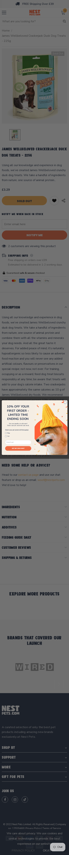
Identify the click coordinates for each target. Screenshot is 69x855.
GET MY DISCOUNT (18, 448)
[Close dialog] (65, 402)
